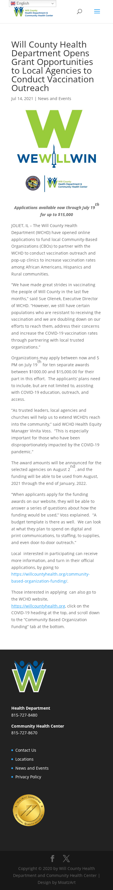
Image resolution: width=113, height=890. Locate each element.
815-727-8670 (24, 732)
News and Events (54, 98)
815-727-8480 (24, 715)
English (22, 3)
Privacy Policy (28, 777)
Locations (24, 759)
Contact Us (25, 750)
